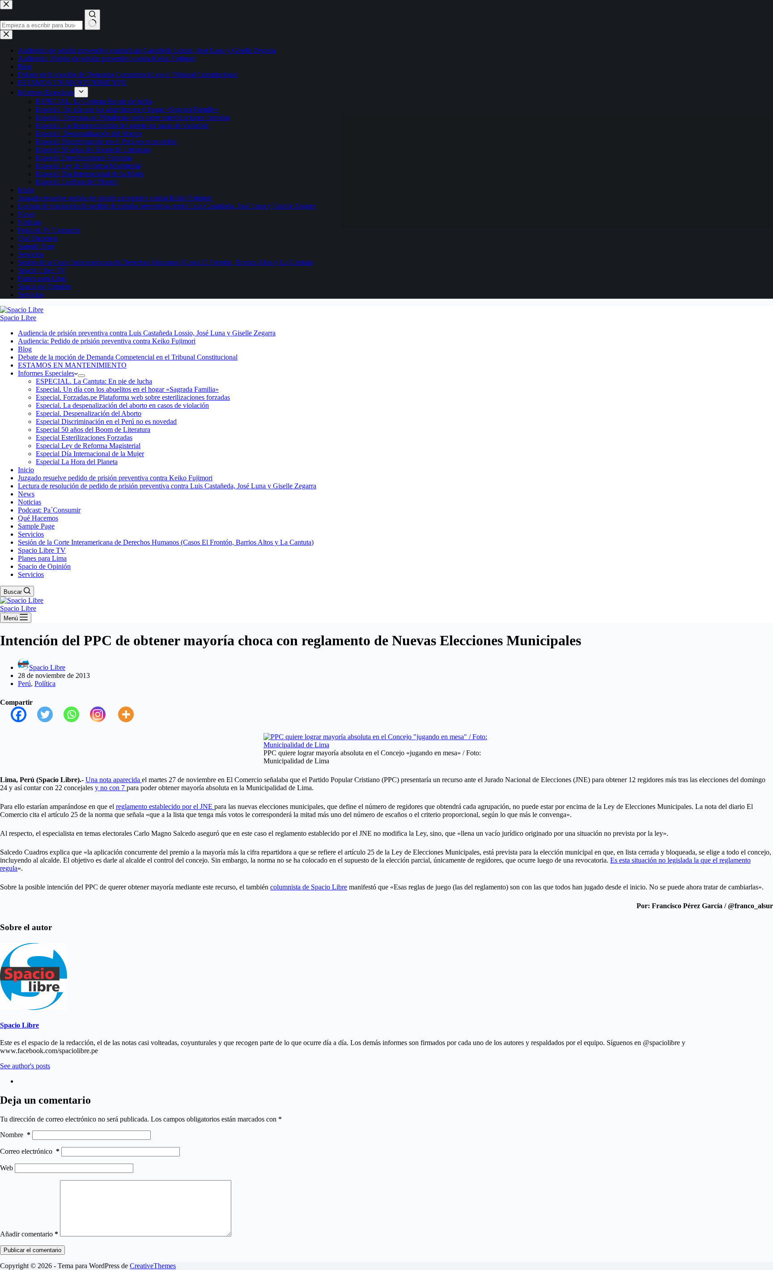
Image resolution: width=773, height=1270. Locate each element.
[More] (121, 714)
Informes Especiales (46, 373)
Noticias (29, 502)
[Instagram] (92, 714)
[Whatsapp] (66, 714)
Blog (25, 349)
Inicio (26, 470)
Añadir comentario (29, 1234)
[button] (76, 373)
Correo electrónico (29, 1151)
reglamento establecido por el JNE (165, 806)
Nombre (15, 1135)
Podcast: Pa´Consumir (49, 510)
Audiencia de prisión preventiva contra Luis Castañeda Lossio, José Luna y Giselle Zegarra (147, 333)
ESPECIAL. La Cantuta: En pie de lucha (94, 381)
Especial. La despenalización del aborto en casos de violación (122, 405)
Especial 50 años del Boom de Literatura (93, 429)
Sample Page (36, 526)
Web (6, 1168)
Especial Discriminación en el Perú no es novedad (106, 421)
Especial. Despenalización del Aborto (88, 413)
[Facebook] (13, 714)
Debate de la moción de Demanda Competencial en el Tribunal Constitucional (128, 357)
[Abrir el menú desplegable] (81, 375)
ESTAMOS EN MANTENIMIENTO (72, 365)
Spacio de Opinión (44, 566)
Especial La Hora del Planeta (77, 462)
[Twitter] (39, 714)
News (26, 494)
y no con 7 (111, 788)
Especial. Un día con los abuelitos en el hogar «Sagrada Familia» (127, 389)
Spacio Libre (18, 318)
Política (44, 683)
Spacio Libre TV (42, 550)
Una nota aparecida (113, 779)
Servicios (31, 534)
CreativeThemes (153, 1266)
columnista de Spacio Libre (308, 887)
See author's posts (25, 1066)
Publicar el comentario (32, 1250)
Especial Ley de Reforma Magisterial (88, 445)
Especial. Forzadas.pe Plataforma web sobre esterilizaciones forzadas (133, 397)
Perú (24, 683)
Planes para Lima (42, 558)
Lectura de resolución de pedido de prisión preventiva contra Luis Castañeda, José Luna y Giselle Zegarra (167, 486)
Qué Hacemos (38, 518)
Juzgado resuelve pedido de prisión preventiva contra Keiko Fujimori (115, 478)
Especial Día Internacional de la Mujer (90, 453)
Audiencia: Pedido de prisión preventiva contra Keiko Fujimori (106, 341)
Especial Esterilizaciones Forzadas (84, 437)
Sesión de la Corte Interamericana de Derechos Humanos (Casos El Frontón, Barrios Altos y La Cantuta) (166, 542)
